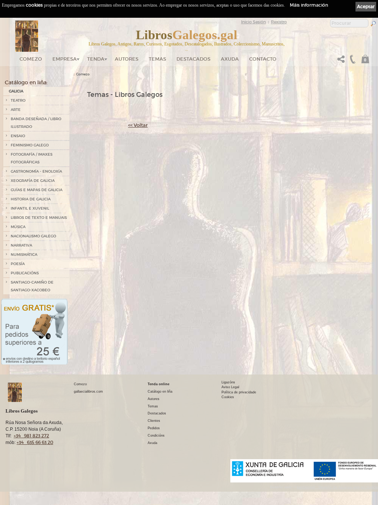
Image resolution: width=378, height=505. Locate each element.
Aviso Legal (230, 387)
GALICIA (16, 91)
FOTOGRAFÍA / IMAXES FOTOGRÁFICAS (31, 158)
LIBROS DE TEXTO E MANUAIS (39, 217)
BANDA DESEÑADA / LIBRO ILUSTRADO (36, 122)
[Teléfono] (352, 61)
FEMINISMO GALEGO (30, 145)
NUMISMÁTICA (24, 254)
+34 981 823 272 (31, 435)
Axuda (230, 59)
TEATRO (18, 100)
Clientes (154, 421)
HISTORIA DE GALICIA (31, 199)
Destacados (157, 413)
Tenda (95, 59)
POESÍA (18, 263)
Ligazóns (228, 382)
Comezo (31, 59)
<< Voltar (138, 125)
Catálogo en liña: (26, 82)
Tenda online (158, 384)
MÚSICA (18, 226)
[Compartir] (341, 61)
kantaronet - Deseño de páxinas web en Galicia (337, 487)
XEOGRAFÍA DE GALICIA (33, 180)
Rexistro (279, 21)
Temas (157, 59)
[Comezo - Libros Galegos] (27, 36)
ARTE (16, 109)
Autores (126, 59)
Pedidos (154, 428)
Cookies (227, 397)
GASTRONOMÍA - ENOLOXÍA (36, 171)
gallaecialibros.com (88, 391)
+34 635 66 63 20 (35, 442)
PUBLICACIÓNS (25, 273)
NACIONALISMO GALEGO (33, 236)
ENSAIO (18, 135)
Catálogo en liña (160, 391)
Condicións (156, 435)
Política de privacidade (238, 392)
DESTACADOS (193, 59)
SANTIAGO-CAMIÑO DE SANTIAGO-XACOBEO (32, 286)
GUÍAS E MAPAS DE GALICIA (36, 189)
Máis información (309, 5)
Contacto (262, 59)
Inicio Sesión (253, 21)
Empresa (64, 59)
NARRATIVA (21, 245)
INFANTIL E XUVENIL (30, 208)
